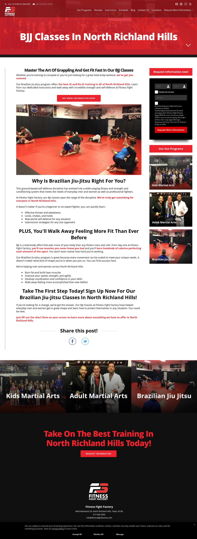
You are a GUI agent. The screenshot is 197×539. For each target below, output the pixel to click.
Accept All (77, 534)
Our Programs (84, 10)
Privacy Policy (58, 528)
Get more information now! (78, 98)
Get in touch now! (44, 4)
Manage (120, 534)
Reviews (98, 10)
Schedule (123, 10)
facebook (176, 4)
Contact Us (143, 10)
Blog (133, 10)
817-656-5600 (25, 4)
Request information (98, 453)
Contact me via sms (166, 92)
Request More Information (177, 10)
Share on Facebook (72, 341)
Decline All (98, 534)
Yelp (190, 4)
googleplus (181, 4)
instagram (185, 4)
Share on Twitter (85, 341)
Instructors (110, 10)
